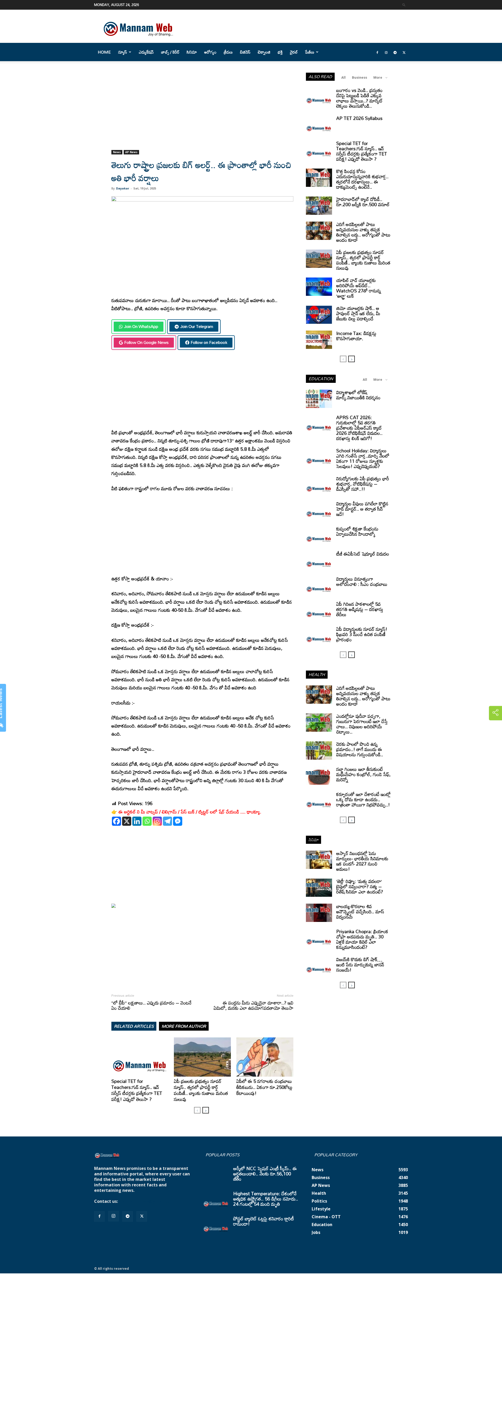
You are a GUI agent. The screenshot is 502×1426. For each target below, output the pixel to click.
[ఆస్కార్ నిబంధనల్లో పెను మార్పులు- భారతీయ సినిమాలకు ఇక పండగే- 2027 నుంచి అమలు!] (319, 860)
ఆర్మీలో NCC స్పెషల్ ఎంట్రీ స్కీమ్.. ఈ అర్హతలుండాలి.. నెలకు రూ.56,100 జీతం (265, 1173)
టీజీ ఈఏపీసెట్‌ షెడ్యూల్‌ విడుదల (362, 553)
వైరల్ (294, 52)
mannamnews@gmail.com (147, 1201)
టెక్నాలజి (264, 52)
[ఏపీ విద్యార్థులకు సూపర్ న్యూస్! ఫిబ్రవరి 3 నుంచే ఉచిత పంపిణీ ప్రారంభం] (319, 635)
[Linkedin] (136, 821)
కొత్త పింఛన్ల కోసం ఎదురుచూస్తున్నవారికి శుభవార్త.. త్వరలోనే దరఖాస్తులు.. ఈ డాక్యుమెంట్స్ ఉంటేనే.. (362, 179)
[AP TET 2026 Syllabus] (319, 125)
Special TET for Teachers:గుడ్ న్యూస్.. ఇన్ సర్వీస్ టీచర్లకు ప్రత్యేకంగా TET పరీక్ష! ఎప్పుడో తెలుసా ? (136, 1090)
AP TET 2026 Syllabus (359, 118)
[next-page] (205, 1110)
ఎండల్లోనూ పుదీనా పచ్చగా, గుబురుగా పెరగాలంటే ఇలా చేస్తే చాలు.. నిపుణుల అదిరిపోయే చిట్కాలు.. (362, 723)
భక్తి (280, 52)
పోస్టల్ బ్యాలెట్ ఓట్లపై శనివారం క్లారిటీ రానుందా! (263, 1221)
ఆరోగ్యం (210, 52)
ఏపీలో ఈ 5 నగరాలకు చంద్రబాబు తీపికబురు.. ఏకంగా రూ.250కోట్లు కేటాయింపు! (264, 1087)
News (117, 152)
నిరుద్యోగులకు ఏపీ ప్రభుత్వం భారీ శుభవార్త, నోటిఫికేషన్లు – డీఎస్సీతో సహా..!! (362, 484)
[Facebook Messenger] (177, 821)
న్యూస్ (122, 52)
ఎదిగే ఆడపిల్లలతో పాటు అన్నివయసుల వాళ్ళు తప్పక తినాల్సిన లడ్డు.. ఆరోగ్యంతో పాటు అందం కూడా (363, 232)
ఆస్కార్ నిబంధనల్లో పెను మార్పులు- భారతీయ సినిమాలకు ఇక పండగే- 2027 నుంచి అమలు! (362, 861)
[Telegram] (395, 52)
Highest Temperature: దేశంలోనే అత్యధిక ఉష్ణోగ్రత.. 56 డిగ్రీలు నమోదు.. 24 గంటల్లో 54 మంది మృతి (265, 1199)
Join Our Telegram (196, 326)
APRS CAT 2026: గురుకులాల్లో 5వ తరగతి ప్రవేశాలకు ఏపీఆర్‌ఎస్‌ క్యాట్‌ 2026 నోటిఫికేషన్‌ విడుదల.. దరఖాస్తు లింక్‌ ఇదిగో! (359, 428)
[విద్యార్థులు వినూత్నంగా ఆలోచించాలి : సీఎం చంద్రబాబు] (319, 585)
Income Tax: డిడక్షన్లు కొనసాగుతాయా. (356, 335)
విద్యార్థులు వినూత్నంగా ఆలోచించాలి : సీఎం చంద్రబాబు (361, 581)
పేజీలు (309, 52)
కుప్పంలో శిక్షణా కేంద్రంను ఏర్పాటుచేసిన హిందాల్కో (357, 531)
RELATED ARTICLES (134, 1026)
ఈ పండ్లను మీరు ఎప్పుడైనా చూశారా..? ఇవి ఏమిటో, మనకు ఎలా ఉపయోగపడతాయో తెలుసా (253, 1005)
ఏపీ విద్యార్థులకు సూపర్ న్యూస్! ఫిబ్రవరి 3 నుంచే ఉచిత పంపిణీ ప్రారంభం (361, 634)
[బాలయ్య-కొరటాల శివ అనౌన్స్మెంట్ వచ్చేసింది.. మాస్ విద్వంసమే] (319, 913)
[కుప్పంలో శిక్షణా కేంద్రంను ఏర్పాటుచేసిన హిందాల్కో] (319, 535)
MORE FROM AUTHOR (184, 1026)
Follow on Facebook (209, 342)
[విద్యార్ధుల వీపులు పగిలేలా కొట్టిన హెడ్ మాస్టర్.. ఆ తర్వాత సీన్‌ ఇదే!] (319, 510)
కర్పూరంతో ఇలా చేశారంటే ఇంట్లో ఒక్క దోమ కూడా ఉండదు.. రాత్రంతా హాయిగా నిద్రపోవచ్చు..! (363, 799)
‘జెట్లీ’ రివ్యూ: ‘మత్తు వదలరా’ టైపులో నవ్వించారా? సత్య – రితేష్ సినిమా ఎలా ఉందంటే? (359, 886)
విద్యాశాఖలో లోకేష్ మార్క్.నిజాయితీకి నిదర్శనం (358, 395)
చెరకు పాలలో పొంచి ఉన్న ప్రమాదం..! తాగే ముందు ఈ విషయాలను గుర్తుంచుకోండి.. (359, 749)
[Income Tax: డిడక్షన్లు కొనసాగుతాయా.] (319, 340)
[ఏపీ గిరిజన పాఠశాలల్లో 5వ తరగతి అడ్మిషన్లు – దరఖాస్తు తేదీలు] (319, 610)
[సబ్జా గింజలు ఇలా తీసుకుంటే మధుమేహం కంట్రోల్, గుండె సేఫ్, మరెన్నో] (319, 775)
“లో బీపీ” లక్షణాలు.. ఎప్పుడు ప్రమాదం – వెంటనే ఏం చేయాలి (151, 1005)
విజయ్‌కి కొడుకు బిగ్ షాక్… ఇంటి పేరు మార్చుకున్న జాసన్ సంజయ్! (360, 964)
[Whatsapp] (147, 821)
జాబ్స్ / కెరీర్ (170, 52)
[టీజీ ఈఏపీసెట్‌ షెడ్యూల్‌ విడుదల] (319, 560)
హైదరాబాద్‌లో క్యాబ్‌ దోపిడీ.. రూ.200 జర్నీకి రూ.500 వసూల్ (363, 201)
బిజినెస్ (245, 52)
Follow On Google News (146, 342)
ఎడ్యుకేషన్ (146, 52)
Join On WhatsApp (141, 326)
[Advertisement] (202, 111)
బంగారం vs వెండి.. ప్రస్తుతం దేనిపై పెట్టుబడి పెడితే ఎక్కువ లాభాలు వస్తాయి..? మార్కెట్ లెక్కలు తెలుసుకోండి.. (359, 98)
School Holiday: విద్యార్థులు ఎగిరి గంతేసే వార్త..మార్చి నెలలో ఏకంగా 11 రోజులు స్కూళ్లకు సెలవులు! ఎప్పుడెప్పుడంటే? (362, 458)
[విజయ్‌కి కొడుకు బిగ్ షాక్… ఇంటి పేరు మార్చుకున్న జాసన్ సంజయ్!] (319, 966)
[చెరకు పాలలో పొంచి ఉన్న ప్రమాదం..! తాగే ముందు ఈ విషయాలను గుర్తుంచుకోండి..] (319, 750)
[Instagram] (386, 52)
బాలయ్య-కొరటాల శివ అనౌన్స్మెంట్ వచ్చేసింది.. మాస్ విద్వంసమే (360, 911)
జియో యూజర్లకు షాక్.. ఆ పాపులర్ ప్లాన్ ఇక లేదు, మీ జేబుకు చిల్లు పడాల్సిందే (358, 313)
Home (104, 52)
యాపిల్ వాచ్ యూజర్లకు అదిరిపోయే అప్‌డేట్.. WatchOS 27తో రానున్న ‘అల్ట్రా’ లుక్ (358, 288)
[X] (126, 821)
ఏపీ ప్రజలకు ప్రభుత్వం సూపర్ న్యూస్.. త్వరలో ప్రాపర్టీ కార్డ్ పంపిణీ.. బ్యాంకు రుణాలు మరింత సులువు (201, 1090)
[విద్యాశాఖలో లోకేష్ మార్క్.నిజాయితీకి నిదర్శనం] (319, 399)
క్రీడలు (228, 52)
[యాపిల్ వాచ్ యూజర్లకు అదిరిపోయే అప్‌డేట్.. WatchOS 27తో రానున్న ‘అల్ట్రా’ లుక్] (319, 287)
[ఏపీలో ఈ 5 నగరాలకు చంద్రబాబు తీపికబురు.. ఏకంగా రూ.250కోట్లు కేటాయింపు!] (264, 1057)
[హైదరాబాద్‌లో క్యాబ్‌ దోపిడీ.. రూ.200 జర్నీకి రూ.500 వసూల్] (319, 206)
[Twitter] (404, 52)
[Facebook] (377, 52)
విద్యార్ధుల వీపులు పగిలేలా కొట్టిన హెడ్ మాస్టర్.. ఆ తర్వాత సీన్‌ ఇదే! (362, 509)
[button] (404, 5)
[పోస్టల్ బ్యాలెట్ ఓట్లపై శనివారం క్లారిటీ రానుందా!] (216, 1225)
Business (359, 77)
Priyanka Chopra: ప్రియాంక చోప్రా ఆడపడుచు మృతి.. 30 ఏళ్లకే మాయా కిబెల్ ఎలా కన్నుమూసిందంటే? (362, 939)
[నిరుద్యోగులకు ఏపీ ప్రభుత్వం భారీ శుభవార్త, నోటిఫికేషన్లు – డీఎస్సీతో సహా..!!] (319, 485)
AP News (131, 152)
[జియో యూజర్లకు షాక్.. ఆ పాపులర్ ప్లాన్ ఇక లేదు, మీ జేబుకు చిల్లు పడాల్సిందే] (319, 314)
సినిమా (192, 52)
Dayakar (122, 188)
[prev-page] (197, 1110)
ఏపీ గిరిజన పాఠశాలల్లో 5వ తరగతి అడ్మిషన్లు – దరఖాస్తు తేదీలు (359, 609)
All (343, 77)
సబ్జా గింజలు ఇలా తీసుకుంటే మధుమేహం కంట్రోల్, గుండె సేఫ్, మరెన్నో (363, 774)
